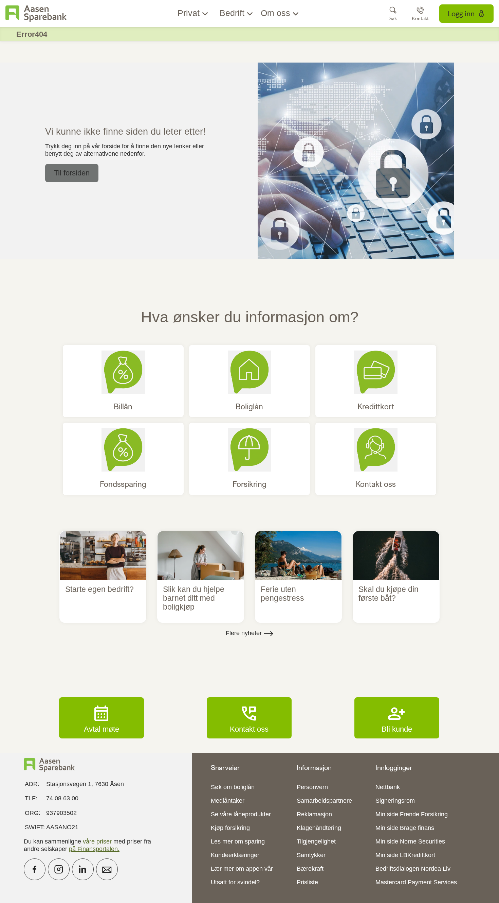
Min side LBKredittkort (405, 855)
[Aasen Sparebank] (36, 13)
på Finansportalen (93, 849)
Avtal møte (101, 717)
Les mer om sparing (238, 841)
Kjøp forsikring (230, 827)
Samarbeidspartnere (324, 800)
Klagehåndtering (319, 827)
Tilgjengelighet (316, 841)
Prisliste (307, 882)
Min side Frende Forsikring (411, 814)
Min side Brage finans (404, 827)
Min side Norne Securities (410, 841)
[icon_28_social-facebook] (34, 869)
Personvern (312, 787)
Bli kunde (397, 717)
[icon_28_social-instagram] (59, 869)
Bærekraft (310, 868)
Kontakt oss (249, 717)
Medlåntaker (227, 800)
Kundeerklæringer (235, 855)
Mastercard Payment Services (416, 882)
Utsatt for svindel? (235, 882)
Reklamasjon (314, 814)
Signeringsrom (395, 800)
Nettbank (387, 787)
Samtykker (311, 855)
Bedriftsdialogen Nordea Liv (412, 868)
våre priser (97, 841)
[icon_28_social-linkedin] (83, 869)
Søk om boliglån (233, 787)
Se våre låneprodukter (241, 814)
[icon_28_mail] (107, 869)
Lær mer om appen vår (242, 868)
